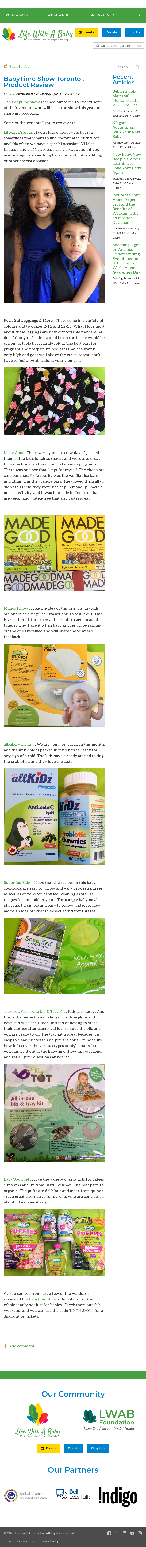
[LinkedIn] (124, 1533)
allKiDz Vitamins (19, 744)
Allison (131, 147)
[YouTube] (132, 1533)
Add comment (21, 1346)
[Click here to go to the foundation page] (108, 1437)
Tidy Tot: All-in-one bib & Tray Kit (34, 1011)
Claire (11, 94)
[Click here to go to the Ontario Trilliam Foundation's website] (25, 1501)
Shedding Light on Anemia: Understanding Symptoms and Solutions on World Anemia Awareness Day (126, 259)
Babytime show (25, 102)
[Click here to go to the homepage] (37, 1437)
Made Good (14, 453)
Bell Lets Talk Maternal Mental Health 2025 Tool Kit (126, 98)
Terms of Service (16, 1541)
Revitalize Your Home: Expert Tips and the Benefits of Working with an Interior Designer (126, 209)
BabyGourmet (16, 1179)
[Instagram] (139, 1533)
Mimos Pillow (16, 608)
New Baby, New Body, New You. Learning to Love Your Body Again (127, 163)
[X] (117, 1533)
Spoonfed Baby (18, 882)
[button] (87, 35)
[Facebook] (109, 1533)
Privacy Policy (49, 1541)
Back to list (19, 66)
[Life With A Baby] (37, 41)
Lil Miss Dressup (18, 132)
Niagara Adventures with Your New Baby (126, 130)
